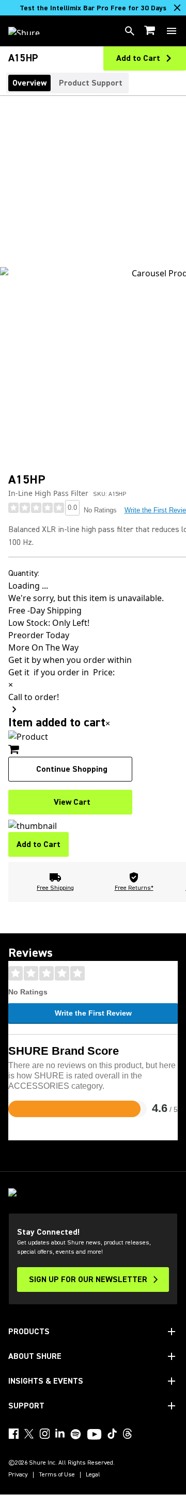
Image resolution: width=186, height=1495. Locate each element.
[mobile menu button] (171, 31)
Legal (93, 1475)
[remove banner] (177, 7)
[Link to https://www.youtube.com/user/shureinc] (94, 1435)
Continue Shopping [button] (71, 769)
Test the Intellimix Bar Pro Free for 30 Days (93, 8)
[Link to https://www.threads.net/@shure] (127, 1433)
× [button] (107, 723)
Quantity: (23, 573)
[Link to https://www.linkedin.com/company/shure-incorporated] (60, 1433)
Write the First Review (93, 1013)
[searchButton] (129, 31)
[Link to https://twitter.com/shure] (29, 1433)
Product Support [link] (90, 83)
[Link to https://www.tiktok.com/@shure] (112, 1433)
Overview (29, 83)
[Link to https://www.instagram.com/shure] (44, 1433)
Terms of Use (57, 1475)
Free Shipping (55, 888)
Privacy (18, 1475)
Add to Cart (38, 844)
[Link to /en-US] (30, 31)
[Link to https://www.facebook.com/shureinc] (13, 1433)
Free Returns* (134, 888)
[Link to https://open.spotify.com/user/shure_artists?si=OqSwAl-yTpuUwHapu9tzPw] (76, 1434)
